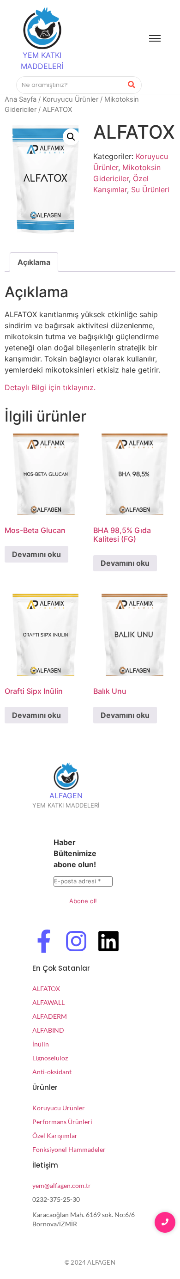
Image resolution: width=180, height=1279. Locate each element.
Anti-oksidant (52, 1072)
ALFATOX (46, 988)
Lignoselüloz (50, 1058)
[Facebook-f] (43, 943)
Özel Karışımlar (55, 1135)
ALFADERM (49, 1016)
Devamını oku (36, 554)
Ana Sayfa (20, 99)
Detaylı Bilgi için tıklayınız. (50, 387)
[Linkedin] (108, 943)
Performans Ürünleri (62, 1122)
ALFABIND (48, 1030)
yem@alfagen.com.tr (61, 1185)
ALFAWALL (48, 1002)
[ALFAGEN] (66, 776)
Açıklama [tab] (34, 262)
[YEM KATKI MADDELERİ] (42, 28)
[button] (71, 137)
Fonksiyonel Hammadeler (69, 1149)
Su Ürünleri (150, 189)
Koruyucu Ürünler (70, 99)
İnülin (40, 1044)
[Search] (131, 85)
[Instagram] (76, 943)
